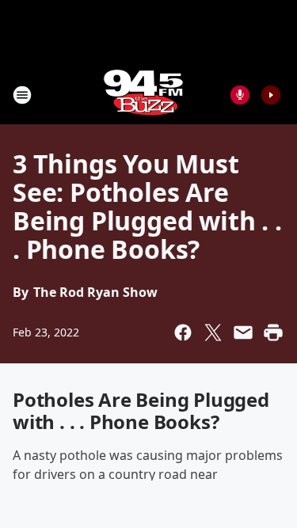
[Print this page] (273, 332)
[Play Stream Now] (270, 94)
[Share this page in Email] (243, 332)
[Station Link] (143, 94)
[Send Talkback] (239, 94)
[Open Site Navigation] (22, 94)
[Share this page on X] (213, 332)
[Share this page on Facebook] (183, 332)
